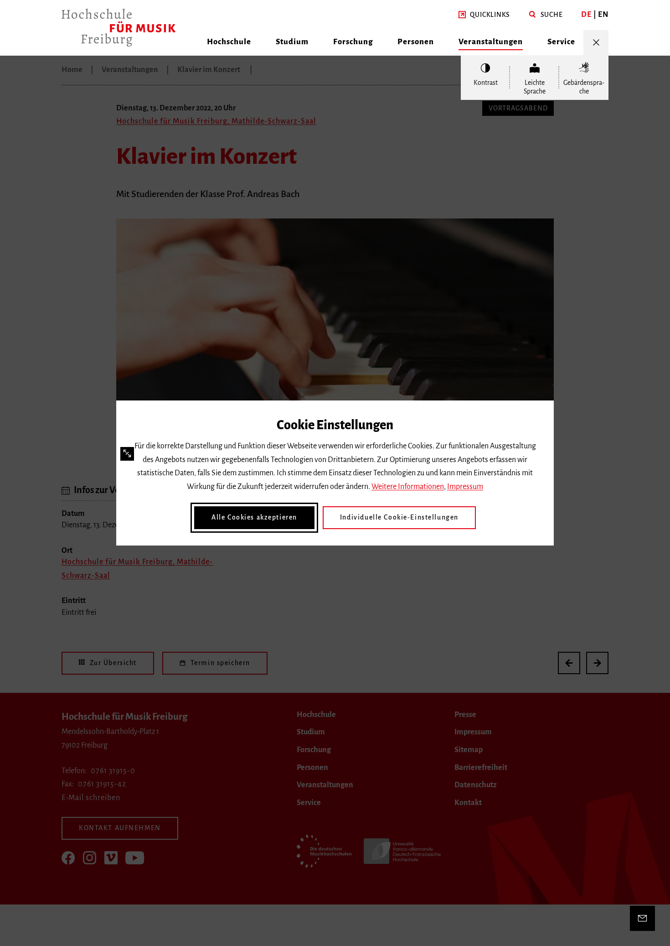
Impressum (465, 487)
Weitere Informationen (407, 487)
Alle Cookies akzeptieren (254, 517)
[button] (484, 15)
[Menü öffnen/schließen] (595, 42)
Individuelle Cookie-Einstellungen (399, 517)
